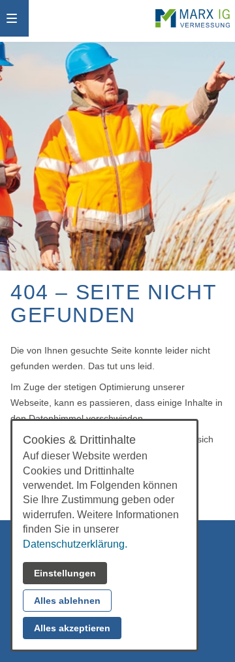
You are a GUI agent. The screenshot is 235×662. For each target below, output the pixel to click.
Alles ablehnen (67, 600)
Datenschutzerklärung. (75, 544)
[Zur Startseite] (192, 18)
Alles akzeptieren (72, 628)
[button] (12, 18)
